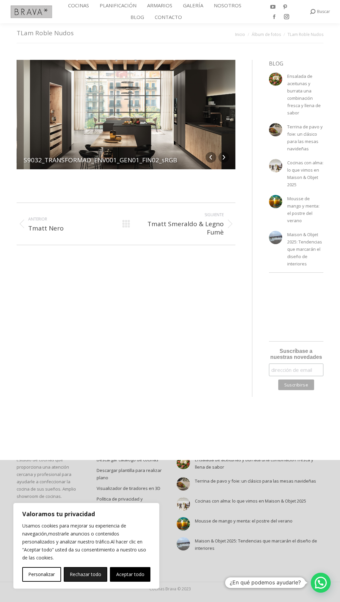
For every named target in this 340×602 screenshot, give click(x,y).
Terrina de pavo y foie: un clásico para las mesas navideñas (305, 138)
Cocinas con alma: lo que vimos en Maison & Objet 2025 (305, 174)
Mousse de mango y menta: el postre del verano (303, 210)
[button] (321, 583)
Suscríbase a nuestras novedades (296, 354)
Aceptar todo (130, 574)
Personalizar (41, 574)
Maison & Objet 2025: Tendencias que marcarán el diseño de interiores (304, 249)
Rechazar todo (85, 574)
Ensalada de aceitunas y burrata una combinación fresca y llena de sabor (304, 94)
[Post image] (275, 79)
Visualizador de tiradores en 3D (128, 488)
